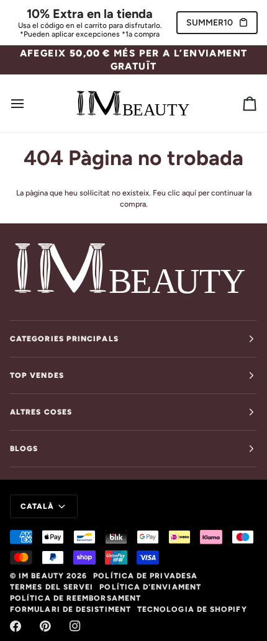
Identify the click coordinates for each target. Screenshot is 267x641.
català (37, 506)
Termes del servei (51, 587)
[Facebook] (15, 626)
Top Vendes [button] (37, 375)
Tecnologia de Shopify (192, 609)
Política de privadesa (145, 576)
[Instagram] (75, 626)
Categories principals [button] (64, 338)
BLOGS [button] (24, 448)
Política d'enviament (150, 587)
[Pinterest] (45, 626)
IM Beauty (41, 576)
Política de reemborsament (75, 598)
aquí (189, 192)
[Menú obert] (28, 103)
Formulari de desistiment (70, 609)
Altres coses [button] (41, 412)
